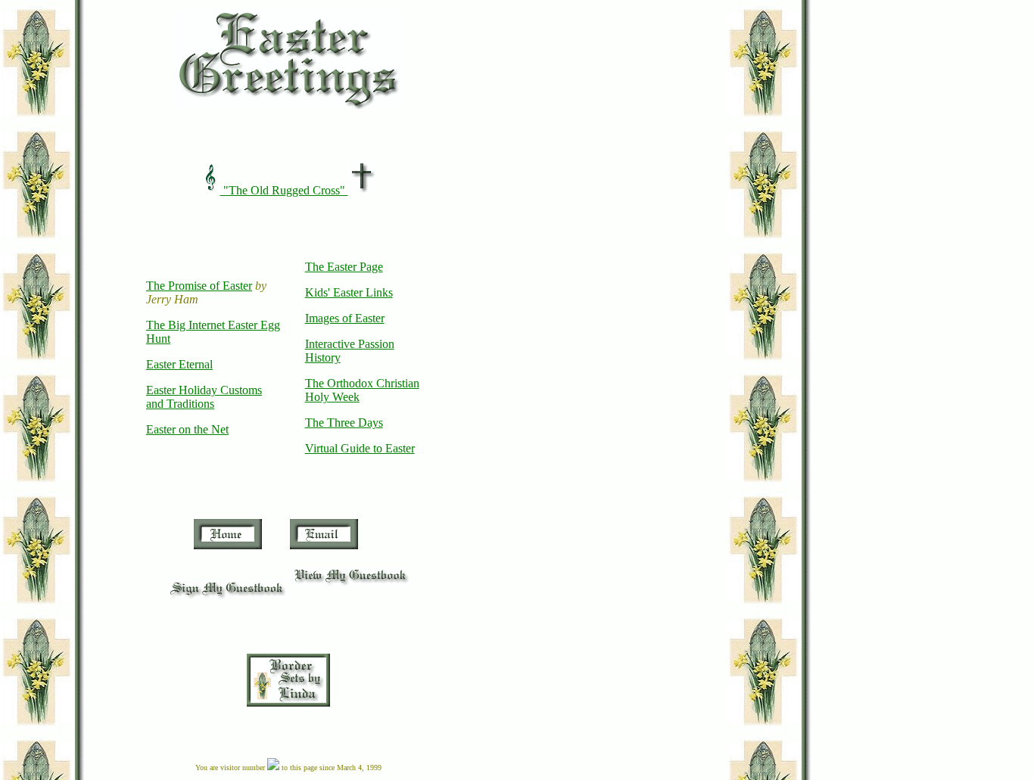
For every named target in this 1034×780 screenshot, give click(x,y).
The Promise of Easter (199, 285)
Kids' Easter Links (349, 292)
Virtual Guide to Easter (360, 448)
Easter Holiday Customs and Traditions (204, 397)
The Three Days (344, 422)
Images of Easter (345, 318)
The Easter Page (344, 266)
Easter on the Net (187, 429)
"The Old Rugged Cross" (284, 190)
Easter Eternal (179, 364)
